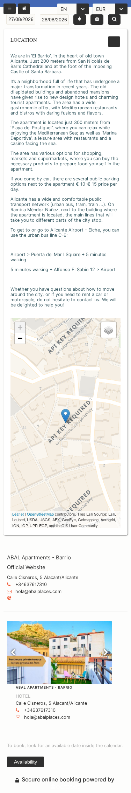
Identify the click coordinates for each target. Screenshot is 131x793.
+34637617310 (31, 584)
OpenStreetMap (40, 514)
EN (63, 9)
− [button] (20, 338)
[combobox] (73, 9)
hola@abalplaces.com (38, 591)
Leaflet (18, 514)
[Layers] (108, 330)
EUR (100, 9)
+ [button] (20, 327)
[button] (9, 9)
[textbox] (20, 19)
